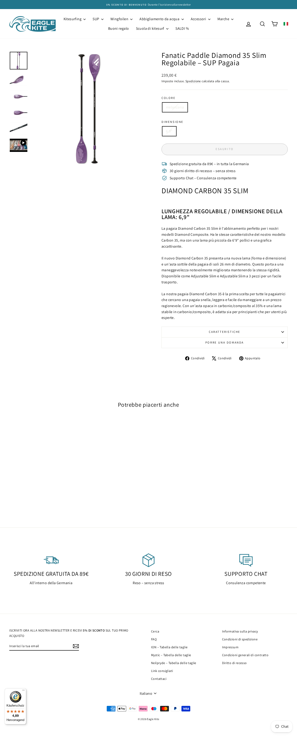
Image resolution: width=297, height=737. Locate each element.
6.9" (169, 131)
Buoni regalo (118, 28)
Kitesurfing (73, 18)
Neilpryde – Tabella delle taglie (173, 663)
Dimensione (172, 122)
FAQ (154, 639)
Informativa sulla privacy (240, 631)
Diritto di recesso (234, 663)
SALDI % (182, 28)
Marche (223, 18)
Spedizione (193, 81)
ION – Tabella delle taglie (169, 647)
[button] (286, 23)
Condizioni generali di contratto (245, 655)
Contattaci (158, 679)
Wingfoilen (119, 18)
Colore (168, 98)
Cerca (155, 631)
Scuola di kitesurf (150, 28)
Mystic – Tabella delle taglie (171, 655)
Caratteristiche (224, 332)
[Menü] (23, 691)
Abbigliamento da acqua (159, 18)
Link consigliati (162, 671)
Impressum (230, 647)
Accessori (199, 18)
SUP (96, 18)
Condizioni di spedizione (240, 639)
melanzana (175, 107)
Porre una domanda (224, 342)
